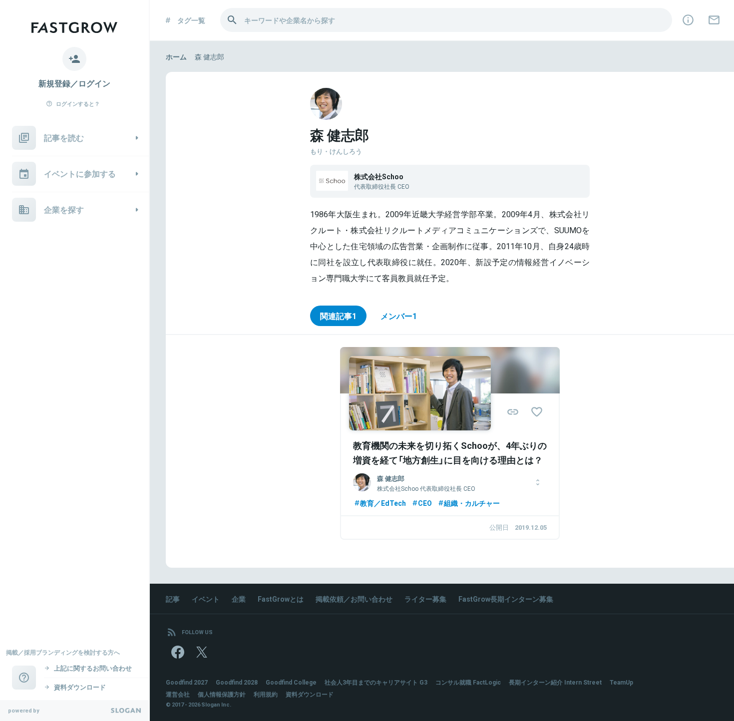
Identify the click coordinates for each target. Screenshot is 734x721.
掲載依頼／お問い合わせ (354, 599)
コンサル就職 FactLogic (468, 682)
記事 (173, 599)
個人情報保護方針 (222, 694)
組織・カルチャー (472, 503)
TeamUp (621, 682)
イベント (206, 599)
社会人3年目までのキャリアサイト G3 (376, 682)
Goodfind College (291, 682)
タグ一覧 (191, 20)
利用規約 (266, 694)
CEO (425, 503)
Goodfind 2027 (187, 682)
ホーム (176, 56)
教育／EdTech (383, 503)
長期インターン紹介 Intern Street (555, 682)
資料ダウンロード (310, 694)
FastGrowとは (281, 599)
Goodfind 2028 (237, 682)
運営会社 (178, 694)
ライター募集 (425, 599)
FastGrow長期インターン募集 (505, 599)
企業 (239, 599)
